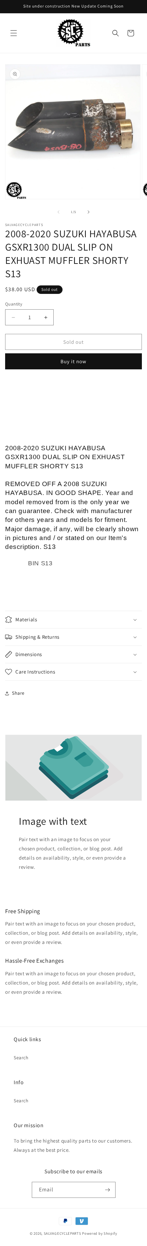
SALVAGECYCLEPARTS (62, 1233)
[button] (13, 33)
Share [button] (18, 693)
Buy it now (73, 361)
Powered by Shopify (99, 1233)
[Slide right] (88, 212)
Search (21, 1057)
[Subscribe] (107, 1190)
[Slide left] (58, 212)
